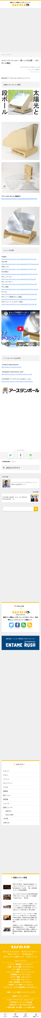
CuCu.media (9, 815)
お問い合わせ (28, 954)
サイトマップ (33, 957)
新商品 (5, 791)
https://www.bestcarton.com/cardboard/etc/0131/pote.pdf (19, 304)
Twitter (11, 628)
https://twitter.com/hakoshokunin (11, 367)
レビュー (6, 771)
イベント (6, 779)
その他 (5, 818)
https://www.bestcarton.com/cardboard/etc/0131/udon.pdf (19, 294)
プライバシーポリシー (30, 951)
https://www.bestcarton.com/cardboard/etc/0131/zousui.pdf (19, 289)
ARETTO (8, 811)
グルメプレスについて (12, 951)
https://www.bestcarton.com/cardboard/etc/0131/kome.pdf (19, 274)
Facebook (17, 628)
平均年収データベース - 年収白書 (21, 1002)
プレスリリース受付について (15, 957)
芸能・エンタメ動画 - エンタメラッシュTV (21, 992)
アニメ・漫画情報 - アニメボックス (21, 964)
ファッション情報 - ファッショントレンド (21, 972)
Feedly (23, 628)
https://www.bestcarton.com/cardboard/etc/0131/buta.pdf (19, 299)
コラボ (5, 787)
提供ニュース (7, 807)
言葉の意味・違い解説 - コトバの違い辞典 (21, 1007)
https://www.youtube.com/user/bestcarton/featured (17, 381)
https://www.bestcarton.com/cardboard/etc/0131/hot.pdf (18, 279)
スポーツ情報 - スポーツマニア (21, 977)
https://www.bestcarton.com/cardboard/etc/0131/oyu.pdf (18, 259)
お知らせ (6, 822)
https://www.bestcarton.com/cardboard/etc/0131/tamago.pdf (20, 264)
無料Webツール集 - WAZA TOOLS (21, 1005)
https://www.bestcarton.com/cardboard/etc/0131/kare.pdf (19, 284)
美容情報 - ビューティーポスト (21, 974)
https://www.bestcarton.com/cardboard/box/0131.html (19, 199)
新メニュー (7, 795)
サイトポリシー (15, 954)
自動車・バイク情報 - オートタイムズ (21, 984)
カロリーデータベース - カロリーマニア (21, 1000)
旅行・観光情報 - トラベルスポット (21, 982)
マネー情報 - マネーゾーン (21, 979)
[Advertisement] (20, 30)
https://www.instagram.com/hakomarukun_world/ (16, 374)
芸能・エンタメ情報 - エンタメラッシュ (21, 967)
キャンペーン (7, 783)
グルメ (14, 461)
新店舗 (5, 799)
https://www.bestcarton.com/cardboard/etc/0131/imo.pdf (18, 269)
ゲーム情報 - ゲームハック (21, 969)
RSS (30, 628)
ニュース (6, 803)
